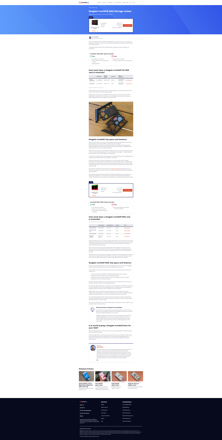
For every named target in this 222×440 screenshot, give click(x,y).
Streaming (110, 2)
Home (90, 7)
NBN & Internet (104, 407)
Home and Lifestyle (105, 415)
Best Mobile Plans (126, 410)
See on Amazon (129, 80)
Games (102, 418)
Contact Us (82, 407)
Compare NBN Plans (127, 404)
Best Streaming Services (128, 415)
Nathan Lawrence (83, 382)
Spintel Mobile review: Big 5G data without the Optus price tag (86, 385)
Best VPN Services (126, 418)
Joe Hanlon (96, 36)
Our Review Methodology (85, 410)
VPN (102, 421)
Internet (104, 2)
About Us (82, 404)
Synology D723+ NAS (114, 168)
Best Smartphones (127, 412)
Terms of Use (88, 428)
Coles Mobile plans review (99, 384)
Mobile (99, 2)
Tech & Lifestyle (117, 2)
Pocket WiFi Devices (127, 421)
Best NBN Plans (126, 407)
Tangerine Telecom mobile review (133, 384)
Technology (94, 7)
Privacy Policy (82, 428)
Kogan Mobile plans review (115, 384)
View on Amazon (127, 25)
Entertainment (104, 410)
